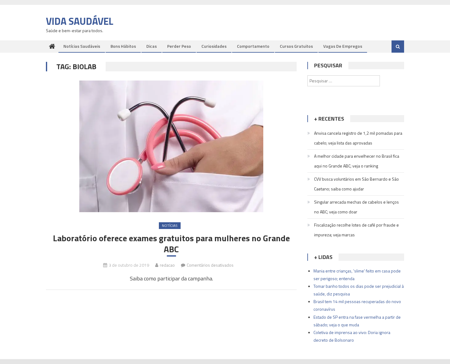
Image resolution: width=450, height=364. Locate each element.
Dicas (151, 46)
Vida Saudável (79, 21)
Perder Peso (179, 46)
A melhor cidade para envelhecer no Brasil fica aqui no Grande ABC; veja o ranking (356, 161)
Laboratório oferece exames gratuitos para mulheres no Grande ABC (171, 244)
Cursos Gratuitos (296, 46)
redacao (167, 265)
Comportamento (253, 46)
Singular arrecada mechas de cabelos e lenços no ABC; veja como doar (356, 207)
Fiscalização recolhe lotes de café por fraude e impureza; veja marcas (356, 230)
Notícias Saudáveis (81, 46)
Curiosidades (214, 46)
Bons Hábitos (123, 46)
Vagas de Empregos (342, 46)
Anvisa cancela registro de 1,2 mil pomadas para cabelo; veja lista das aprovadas (358, 138)
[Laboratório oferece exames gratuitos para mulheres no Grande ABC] (171, 146)
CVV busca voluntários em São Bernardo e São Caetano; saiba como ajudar (356, 184)
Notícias (170, 225)
